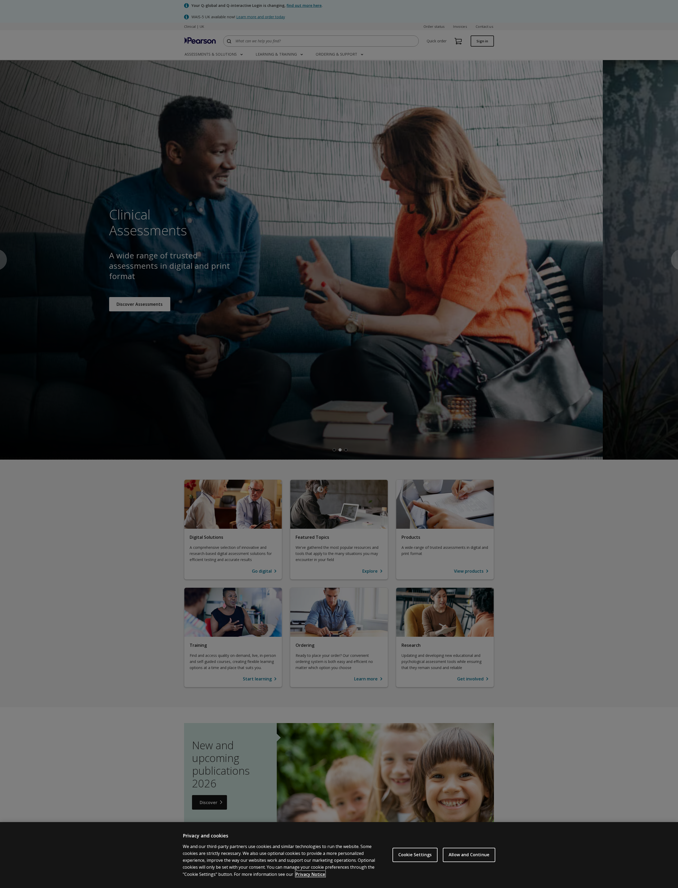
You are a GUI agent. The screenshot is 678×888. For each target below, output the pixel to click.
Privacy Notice (310, 874)
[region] (339, 855)
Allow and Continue (469, 855)
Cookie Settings (415, 855)
